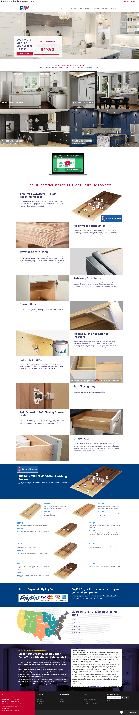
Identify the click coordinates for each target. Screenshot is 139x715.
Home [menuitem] (60, 8)
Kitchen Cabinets (41, 706)
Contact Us (63, 697)
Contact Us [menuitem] (114, 8)
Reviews (62, 701)
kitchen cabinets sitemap (90, 703)
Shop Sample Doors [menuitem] (85, 8)
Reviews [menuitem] (96, 8)
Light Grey (40, 699)
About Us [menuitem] (105, 8)
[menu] (88, 8)
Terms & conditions (88, 697)
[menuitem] (71, 8)
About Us (62, 699)
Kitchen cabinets (86, 652)
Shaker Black (40, 701)
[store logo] (24, 8)
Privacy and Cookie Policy (90, 699)
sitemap (85, 701)
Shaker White (40, 697)
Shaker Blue (40, 703)
